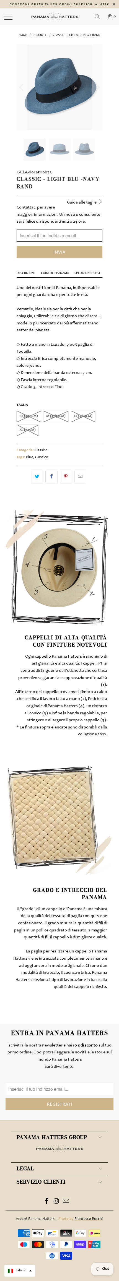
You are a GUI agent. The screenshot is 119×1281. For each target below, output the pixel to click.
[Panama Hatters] (59, 16)
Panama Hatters (41, 1219)
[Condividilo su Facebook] (51, 477)
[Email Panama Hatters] (66, 1202)
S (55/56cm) (29, 416)
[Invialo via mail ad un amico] (80, 477)
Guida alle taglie (82, 202)
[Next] (97, 87)
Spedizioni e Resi (87, 273)
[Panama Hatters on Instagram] (56, 1202)
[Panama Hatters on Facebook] (47, 1202)
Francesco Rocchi (88, 1219)
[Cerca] (99, 16)
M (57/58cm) (56, 416)
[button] (19, 1271)
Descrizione (26, 273)
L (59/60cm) (83, 416)
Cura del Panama (55, 273)
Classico (41, 450)
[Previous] (21, 87)
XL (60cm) (28, 430)
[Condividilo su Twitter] (37, 477)
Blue (29, 457)
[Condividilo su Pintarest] (66, 477)
